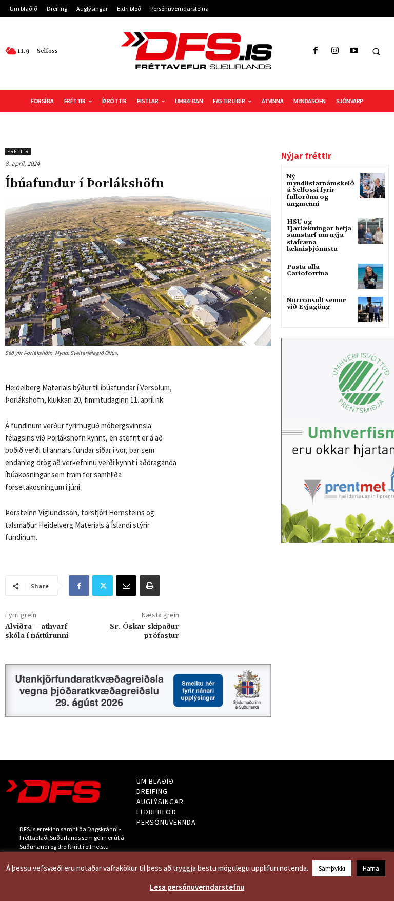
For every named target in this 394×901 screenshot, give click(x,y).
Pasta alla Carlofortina (307, 270)
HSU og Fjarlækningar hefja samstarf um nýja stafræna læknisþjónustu (319, 235)
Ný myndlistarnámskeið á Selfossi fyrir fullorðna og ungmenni (320, 190)
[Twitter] (102, 585)
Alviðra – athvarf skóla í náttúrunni (36, 631)
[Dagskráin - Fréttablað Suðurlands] (197, 50)
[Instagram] (335, 51)
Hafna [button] (371, 868)
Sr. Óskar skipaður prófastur (144, 631)
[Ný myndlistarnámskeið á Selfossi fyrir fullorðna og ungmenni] (372, 185)
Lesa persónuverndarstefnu (197, 887)
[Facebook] (316, 51)
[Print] (150, 585)
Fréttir (18, 151)
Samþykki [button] (332, 868)
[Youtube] (354, 51)
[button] (376, 51)
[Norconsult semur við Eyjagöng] (370, 309)
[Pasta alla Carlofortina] (370, 276)
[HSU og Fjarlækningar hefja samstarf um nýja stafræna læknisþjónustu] (370, 231)
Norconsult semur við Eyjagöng (316, 303)
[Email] (126, 585)
